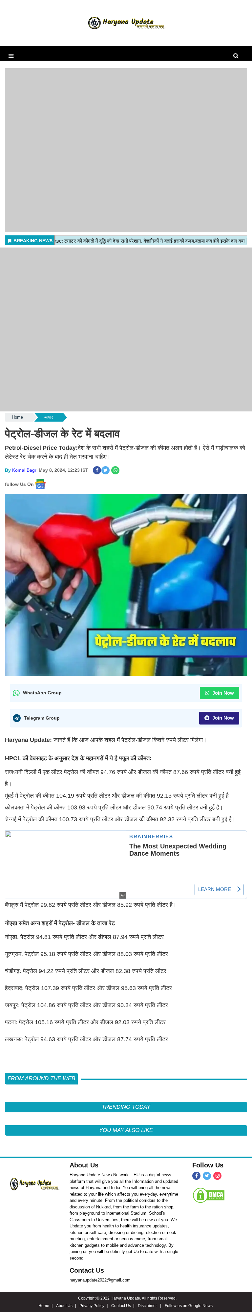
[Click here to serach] (238, 56)
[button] (11, 56)
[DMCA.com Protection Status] (208, 1195)
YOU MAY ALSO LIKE (126, 1130)
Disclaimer (148, 1305)
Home (17, 417)
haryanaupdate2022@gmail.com (100, 1280)
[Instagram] (217, 1176)
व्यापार (48, 417)
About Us (84, 1165)
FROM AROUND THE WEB (41, 1078)
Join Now (222, 693)
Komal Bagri (24, 470)
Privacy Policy (91, 1305)
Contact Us (87, 1270)
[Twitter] (207, 1176)
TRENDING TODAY (126, 1107)
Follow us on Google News (189, 1305)
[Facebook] (196, 1176)
